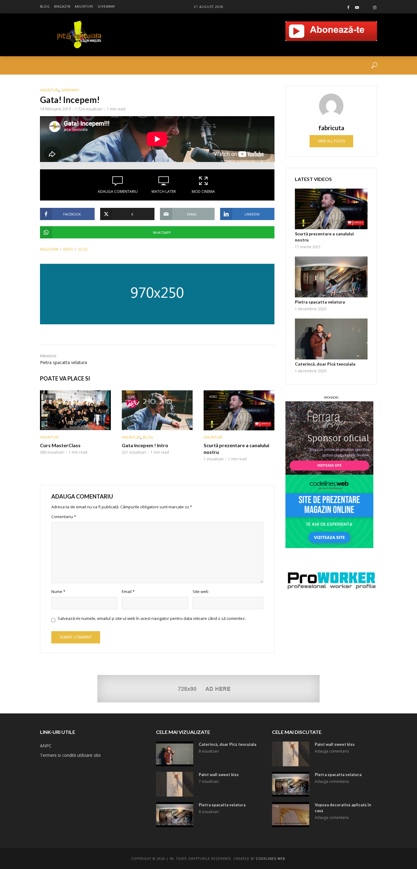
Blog (45, 6)
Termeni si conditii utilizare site (70, 755)
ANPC (46, 746)
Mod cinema (203, 191)
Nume (58, 591)
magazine (49, 249)
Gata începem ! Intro (145, 445)
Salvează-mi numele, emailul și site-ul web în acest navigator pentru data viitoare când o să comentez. (152, 618)
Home (46, 65)
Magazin (62, 6)
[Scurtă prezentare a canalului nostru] (331, 209)
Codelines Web (270, 858)
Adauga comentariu (118, 191)
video (68, 249)
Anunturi (84, 6)
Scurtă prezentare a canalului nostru (236, 448)
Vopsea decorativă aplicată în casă (343, 807)
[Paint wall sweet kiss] (174, 784)
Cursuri (71, 65)
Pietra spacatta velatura (320, 301)
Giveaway (106, 6)
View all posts (331, 141)
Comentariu (63, 516)
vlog (83, 249)
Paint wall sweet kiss (219, 774)
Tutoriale (101, 65)
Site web (201, 591)
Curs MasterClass (60, 445)
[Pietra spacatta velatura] (331, 276)
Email (128, 591)
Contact (191, 65)
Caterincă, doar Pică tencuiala (325, 363)
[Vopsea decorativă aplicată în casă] (290, 814)
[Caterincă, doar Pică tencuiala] (331, 339)
